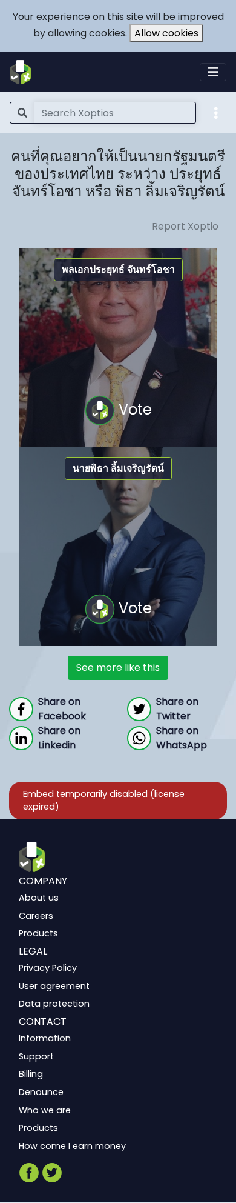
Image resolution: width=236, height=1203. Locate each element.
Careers (36, 916)
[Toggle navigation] (213, 72)
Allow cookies (166, 33)
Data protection (54, 1004)
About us (39, 898)
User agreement (54, 986)
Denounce (41, 1092)
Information (45, 1039)
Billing (31, 1074)
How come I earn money (72, 1146)
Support (36, 1056)
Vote (133, 409)
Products (38, 934)
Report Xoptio (185, 226)
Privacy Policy (48, 968)
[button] (216, 112)
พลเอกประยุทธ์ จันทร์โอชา (118, 269)
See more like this (118, 668)
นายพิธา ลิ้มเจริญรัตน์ (118, 468)
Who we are (45, 1110)
